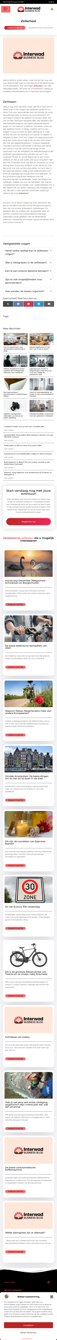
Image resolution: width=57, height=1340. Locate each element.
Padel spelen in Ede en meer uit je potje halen (22, 445)
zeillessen (38, 86)
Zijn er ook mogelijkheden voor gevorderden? (28, 281)
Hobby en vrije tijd (15, 28)
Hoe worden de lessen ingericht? (28, 291)
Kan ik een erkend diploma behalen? (28, 271)
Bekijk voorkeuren (28, 1332)
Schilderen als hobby (17, 1037)
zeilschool (23, 193)
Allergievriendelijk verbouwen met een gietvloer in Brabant (42, 415)
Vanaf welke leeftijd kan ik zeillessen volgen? (28, 252)
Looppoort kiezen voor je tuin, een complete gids (24, 426)
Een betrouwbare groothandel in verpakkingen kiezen (15, 394)
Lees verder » (9, 430)
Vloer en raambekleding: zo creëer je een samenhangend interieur (41, 394)
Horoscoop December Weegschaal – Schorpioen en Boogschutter (26, 581)
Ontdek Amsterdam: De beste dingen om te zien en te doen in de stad (27, 777)
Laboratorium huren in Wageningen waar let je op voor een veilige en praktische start (40, 371)
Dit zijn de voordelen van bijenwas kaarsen (25, 842)
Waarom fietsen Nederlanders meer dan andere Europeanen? (28, 712)
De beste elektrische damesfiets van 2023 (26, 646)
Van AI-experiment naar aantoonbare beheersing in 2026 (14, 349)
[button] (51, 1296)
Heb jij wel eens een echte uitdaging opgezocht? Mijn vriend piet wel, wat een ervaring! (26, 1104)
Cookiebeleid (27, 1338)
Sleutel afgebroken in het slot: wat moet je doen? (40, 348)
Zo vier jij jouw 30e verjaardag (22, 906)
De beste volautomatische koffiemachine (20, 1168)
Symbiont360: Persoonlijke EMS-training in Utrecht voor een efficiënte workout (28, 436)
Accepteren (28, 1325)
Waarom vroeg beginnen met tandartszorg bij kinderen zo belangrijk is (28, 473)
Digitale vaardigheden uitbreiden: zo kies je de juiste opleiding (13, 416)
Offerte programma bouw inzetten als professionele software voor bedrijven (14, 371)
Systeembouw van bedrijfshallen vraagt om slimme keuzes (28, 454)
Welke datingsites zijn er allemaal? (25, 1232)
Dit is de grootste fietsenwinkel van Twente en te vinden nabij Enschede (26, 973)
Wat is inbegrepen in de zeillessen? (28, 262)
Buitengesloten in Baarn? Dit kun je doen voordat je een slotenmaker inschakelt (27, 463)
